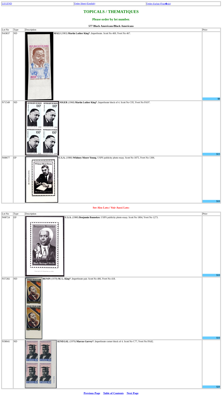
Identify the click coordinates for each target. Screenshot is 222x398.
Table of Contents (113, 393)
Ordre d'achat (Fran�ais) (158, 3)
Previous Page (92, 393)
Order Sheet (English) (84, 3)
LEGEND (7, 3)
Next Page (132, 393)
